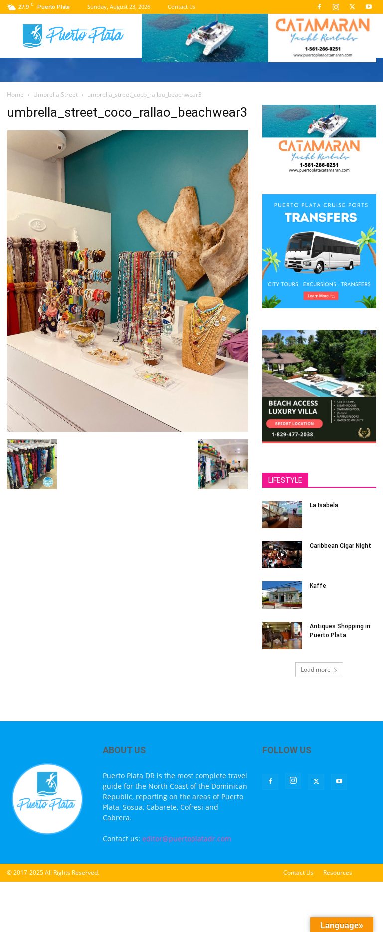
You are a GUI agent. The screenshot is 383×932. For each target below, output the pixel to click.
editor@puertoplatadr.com (186, 838)
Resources (337, 872)
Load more (316, 669)
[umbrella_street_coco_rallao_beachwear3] (127, 429)
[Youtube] (368, 7)
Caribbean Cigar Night (340, 545)
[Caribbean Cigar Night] (282, 554)
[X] (352, 7)
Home (15, 94)
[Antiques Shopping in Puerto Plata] (282, 635)
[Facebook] (319, 7)
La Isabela (324, 505)
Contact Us (181, 6)
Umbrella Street (55, 94)
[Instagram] (335, 7)
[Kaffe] (282, 595)
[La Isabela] (282, 514)
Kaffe (318, 585)
